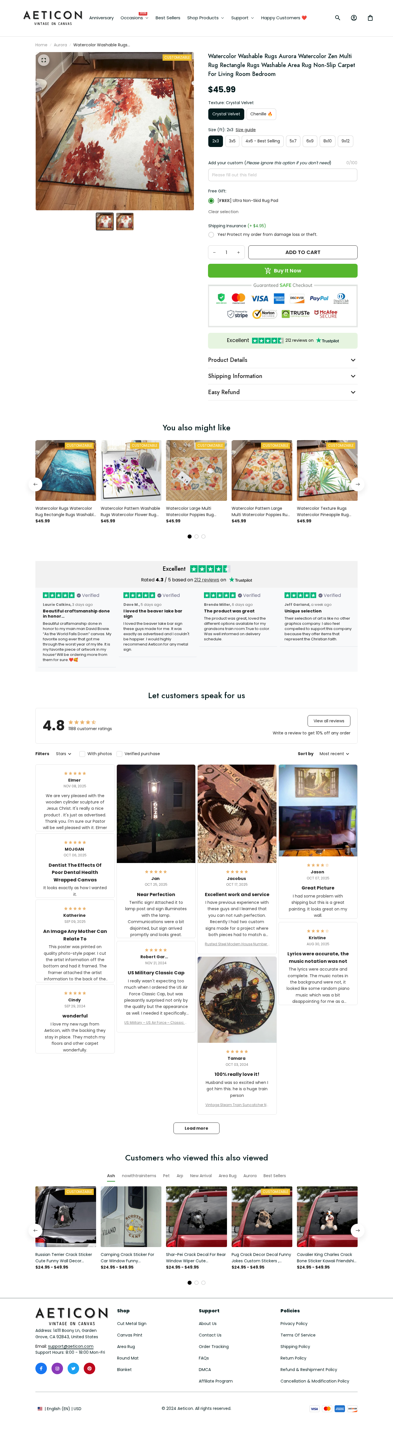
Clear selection (223, 212)
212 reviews (206, 579)
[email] (71, 1346)
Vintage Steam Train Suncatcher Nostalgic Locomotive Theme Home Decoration (237, 1105)
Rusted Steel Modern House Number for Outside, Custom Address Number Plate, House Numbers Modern (237, 944)
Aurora (60, 45)
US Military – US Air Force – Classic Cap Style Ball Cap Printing (156, 1022)
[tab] (189, 536)
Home (41, 45)
